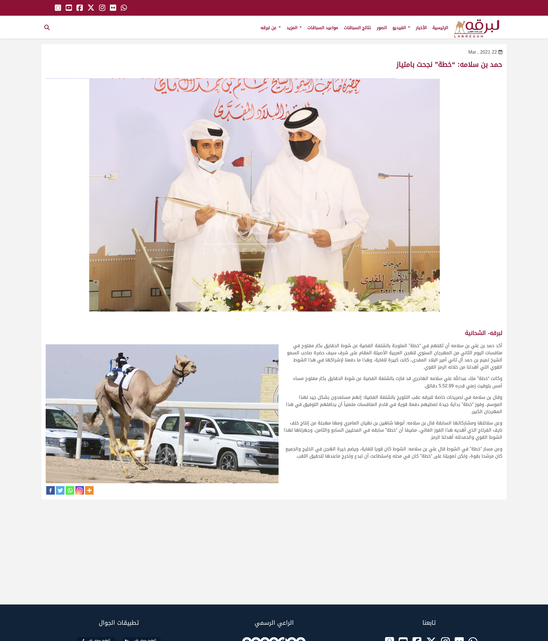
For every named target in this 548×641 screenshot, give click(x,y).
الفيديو (399, 28)
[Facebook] (50, 490)
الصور (382, 28)
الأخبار (421, 28)
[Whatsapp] (70, 490)
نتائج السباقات (357, 28)
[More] (89, 490)
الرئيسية (440, 28)
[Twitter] (60, 490)
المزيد (293, 28)
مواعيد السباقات (322, 28)
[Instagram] (79, 490)
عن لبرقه (269, 28)
